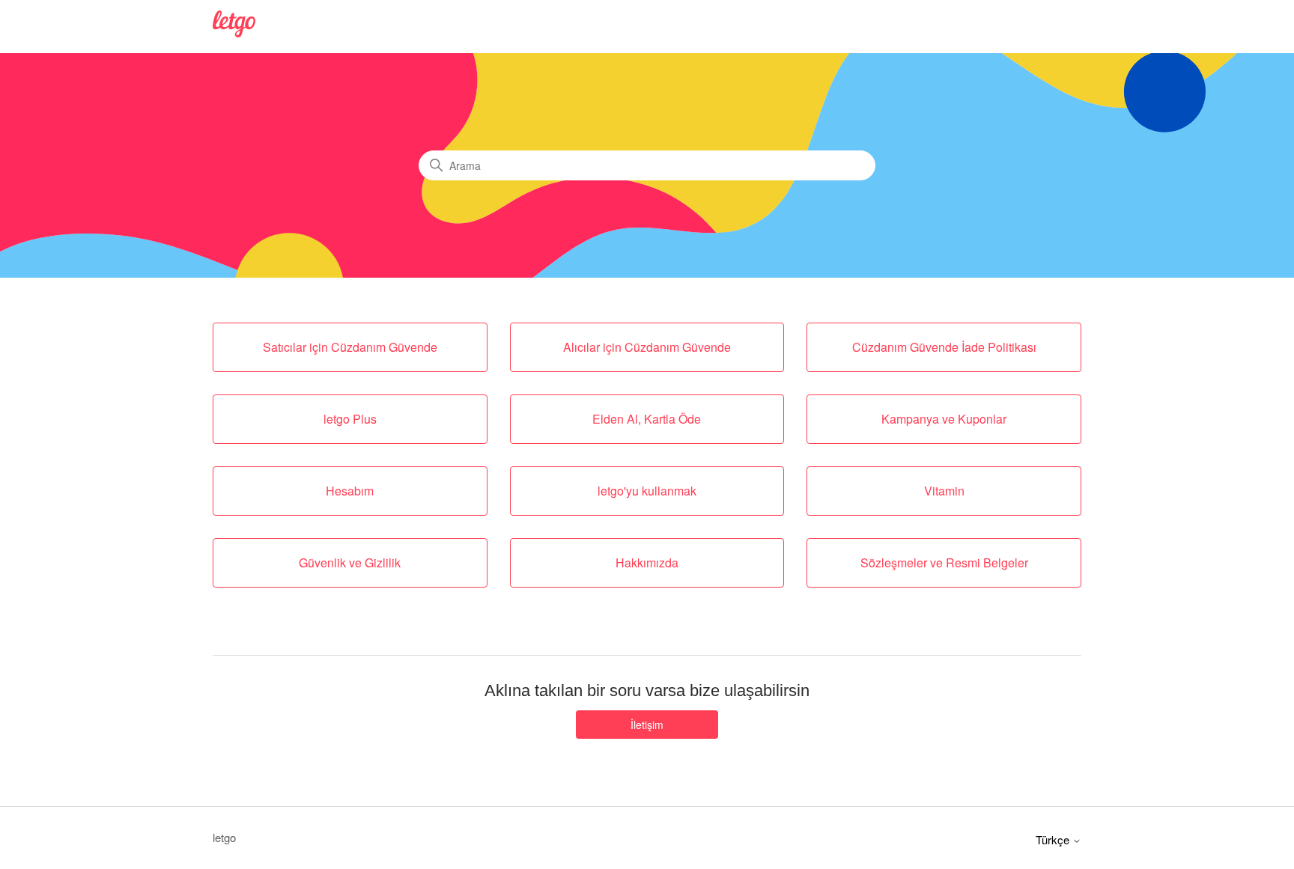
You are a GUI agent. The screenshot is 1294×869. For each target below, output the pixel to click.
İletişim (647, 724)
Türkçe (1054, 839)
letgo (224, 837)
